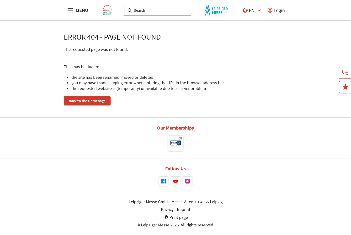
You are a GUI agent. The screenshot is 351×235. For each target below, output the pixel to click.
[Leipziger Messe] (216, 10)
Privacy (167, 209)
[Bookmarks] (345, 87)
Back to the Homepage (87, 100)
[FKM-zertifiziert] (175, 143)
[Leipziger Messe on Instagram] (187, 181)
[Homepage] (107, 10)
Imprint (183, 209)
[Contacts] (345, 73)
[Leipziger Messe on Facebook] (163, 181)
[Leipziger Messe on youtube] (175, 181)
